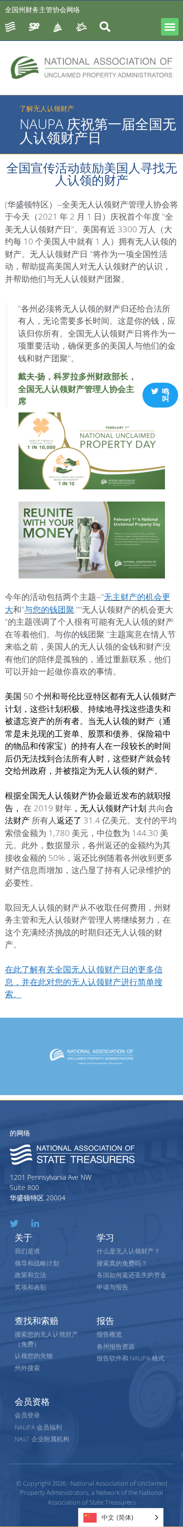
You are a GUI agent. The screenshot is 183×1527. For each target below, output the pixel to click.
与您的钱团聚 (49, 609)
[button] (170, 27)
